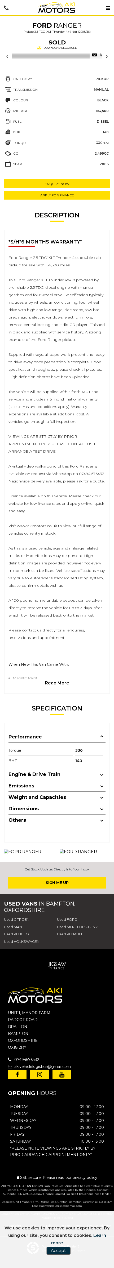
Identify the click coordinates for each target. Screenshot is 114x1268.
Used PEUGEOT (17, 934)
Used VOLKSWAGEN (22, 941)
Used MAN (13, 927)
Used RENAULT (69, 934)
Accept (58, 1250)
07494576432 (26, 1059)
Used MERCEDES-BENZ (77, 927)
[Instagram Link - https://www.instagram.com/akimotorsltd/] (39, 1074)
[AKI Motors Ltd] (57, 8)
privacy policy (85, 1177)
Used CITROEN (16, 919)
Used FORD (67, 919)
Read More (57, 682)
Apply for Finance (57, 195)
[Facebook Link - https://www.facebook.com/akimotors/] (17, 1074)
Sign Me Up (57, 882)
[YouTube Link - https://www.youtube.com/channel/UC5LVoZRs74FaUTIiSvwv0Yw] (61, 1074)
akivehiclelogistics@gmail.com (42, 1066)
